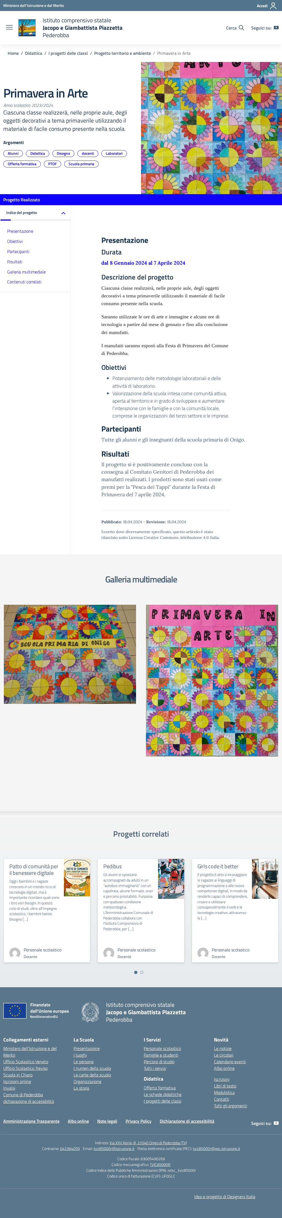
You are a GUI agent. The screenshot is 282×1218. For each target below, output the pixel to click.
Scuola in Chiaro (17, 1074)
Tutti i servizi (155, 1068)
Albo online (224, 1068)
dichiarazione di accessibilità (28, 1101)
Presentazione (20, 231)
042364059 (70, 1148)
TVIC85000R (160, 1164)
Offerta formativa (22, 164)
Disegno (63, 153)
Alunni (13, 153)
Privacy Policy (138, 1121)
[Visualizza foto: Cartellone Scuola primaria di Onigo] (70, 654)
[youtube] (276, 27)
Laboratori (114, 153)
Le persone (84, 1061)
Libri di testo (225, 1086)
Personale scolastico (162, 1048)
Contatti (221, 1099)
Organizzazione (87, 1081)
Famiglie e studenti (161, 1055)
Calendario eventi (230, 1061)
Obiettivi (15, 241)
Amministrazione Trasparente (31, 1121)
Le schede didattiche (162, 1094)
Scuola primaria (81, 164)
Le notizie (223, 1048)
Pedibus (112, 866)
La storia (81, 1088)
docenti (88, 153)
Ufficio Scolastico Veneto (25, 1061)
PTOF (52, 164)
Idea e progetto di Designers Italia (224, 1196)
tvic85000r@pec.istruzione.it (216, 1148)
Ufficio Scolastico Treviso (25, 1068)
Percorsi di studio (159, 1061)
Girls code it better (217, 866)
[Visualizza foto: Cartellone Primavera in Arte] (212, 680)
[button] (36, 213)
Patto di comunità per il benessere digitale (33, 869)
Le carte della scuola (92, 1074)
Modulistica (224, 1092)
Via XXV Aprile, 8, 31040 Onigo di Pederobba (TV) (148, 1143)
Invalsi (9, 1088)
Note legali (107, 1121)
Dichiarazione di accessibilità (187, 1121)
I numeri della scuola (92, 1068)
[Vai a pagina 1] (135, 972)
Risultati (14, 261)
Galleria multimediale (26, 271)
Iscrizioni (221, 1079)
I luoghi (80, 1055)
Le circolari (223, 1055)
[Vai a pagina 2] (141, 972)
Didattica (37, 153)
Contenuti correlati (24, 281)
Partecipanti (18, 251)
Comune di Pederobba (23, 1094)
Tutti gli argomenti (230, 1105)
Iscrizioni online (17, 1081)
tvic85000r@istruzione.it (114, 1148)
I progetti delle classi (162, 1101)
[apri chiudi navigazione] (9, 28)
